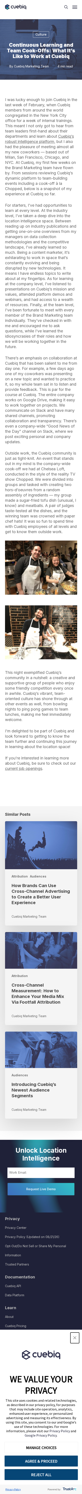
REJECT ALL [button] (41, 1474)
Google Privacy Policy (41, 1435)
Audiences (38, 876)
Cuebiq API (13, 1286)
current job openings (23, 768)
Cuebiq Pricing (15, 1326)
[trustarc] (69, 1489)
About (9, 1317)
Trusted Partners (17, 1264)
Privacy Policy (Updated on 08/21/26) (32, 1237)
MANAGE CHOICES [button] (41, 1447)
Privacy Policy (60, 1431)
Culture (41, 34)
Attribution (20, 876)
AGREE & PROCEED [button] (41, 1461)
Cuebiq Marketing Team (31, 66)
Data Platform (14, 1295)
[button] (74, 1338)
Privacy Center (15, 1228)
